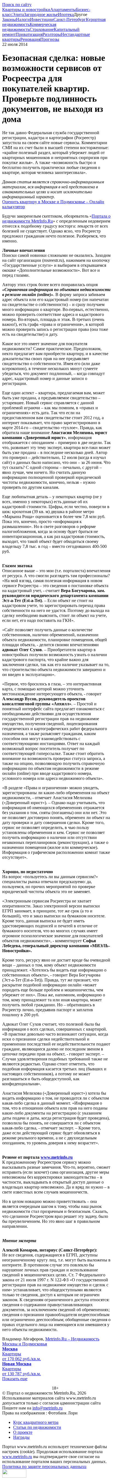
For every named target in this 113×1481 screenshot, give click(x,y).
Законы (9, 19)
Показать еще (14, 1378)
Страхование (42, 29)
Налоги (23, 19)
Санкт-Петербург (69, 19)
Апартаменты (63, 9)
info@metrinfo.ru (47, 1408)
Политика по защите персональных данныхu (44, 1466)
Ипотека (66, 14)
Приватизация (29, 34)
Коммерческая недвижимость (29, 27)
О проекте (22, 1432)
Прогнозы (49, 39)
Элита (18, 14)
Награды (21, 1437)
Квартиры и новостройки (26, 9)
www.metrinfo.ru (57, 1157)
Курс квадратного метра (35, 1422)
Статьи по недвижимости (37, 1427)
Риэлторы (52, 34)
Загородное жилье (41, 14)
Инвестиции (41, 19)
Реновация (30, 39)
